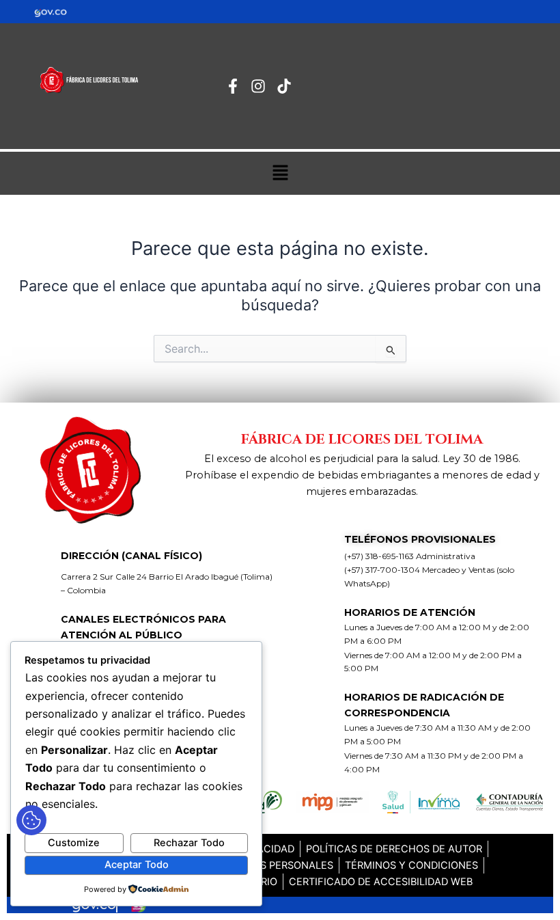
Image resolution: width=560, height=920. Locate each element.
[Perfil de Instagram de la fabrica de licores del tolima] (262, 86)
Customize (74, 843)
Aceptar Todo (136, 864)
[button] (280, 173)
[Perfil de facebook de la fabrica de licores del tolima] (236, 86)
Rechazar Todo (189, 843)
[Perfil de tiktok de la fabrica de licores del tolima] (288, 86)
